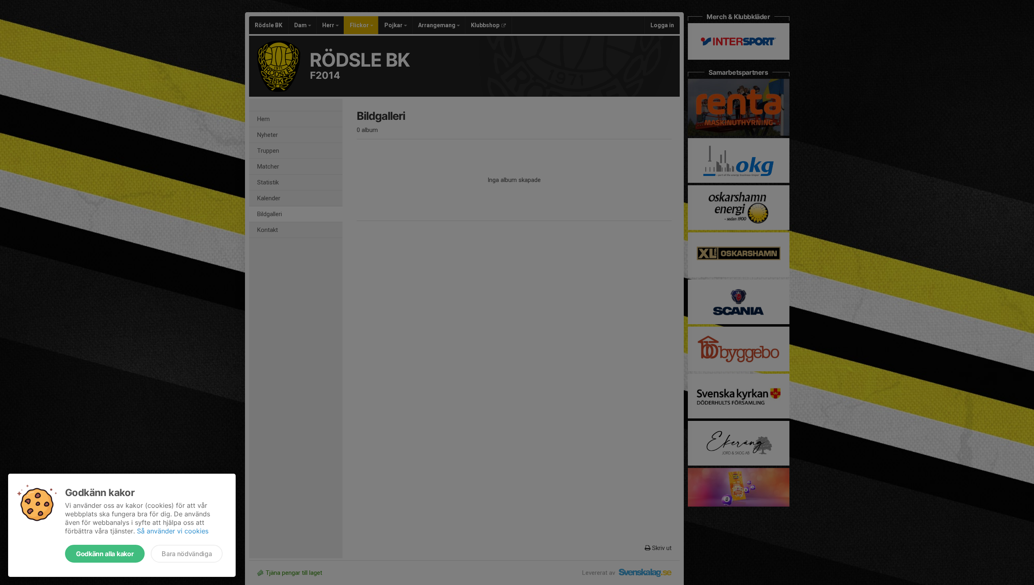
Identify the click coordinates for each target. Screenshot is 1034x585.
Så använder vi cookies (172, 531)
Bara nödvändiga (187, 554)
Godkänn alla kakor (105, 554)
